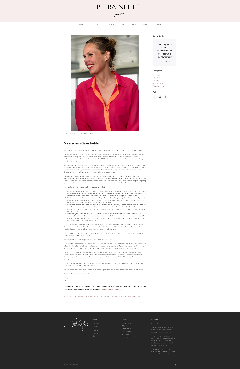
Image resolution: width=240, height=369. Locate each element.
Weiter (142, 303)
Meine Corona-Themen (158, 323)
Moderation (109, 25)
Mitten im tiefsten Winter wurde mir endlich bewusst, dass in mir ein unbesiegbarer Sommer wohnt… (162, 329)
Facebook (96, 323)
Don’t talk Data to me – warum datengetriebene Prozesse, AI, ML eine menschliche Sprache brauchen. (163, 351)
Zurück (69, 303)
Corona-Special (126, 331)
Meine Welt (125, 334)
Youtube (95, 333)
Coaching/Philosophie (87, 133)
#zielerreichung (158, 83)
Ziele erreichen (126, 329)
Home (81, 25)
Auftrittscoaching (158, 86)
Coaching (94, 25)
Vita (123, 25)
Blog (145, 25)
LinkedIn (95, 330)
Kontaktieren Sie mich (112, 290)
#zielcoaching (157, 75)
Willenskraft (156, 78)
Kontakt (158, 25)
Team (134, 25)
